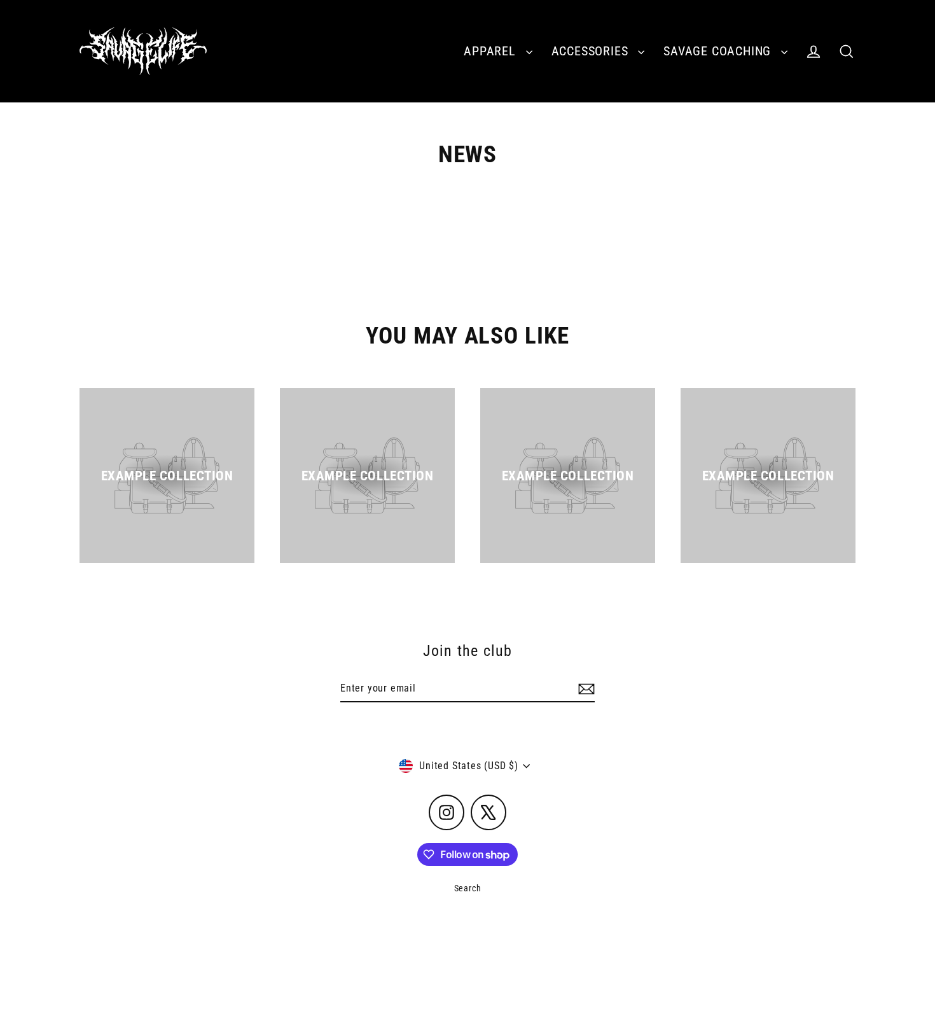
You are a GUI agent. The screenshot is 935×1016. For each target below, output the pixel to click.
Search (467, 888)
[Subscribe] (584, 689)
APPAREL (491, 51)
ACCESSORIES (591, 51)
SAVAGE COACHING (719, 51)
